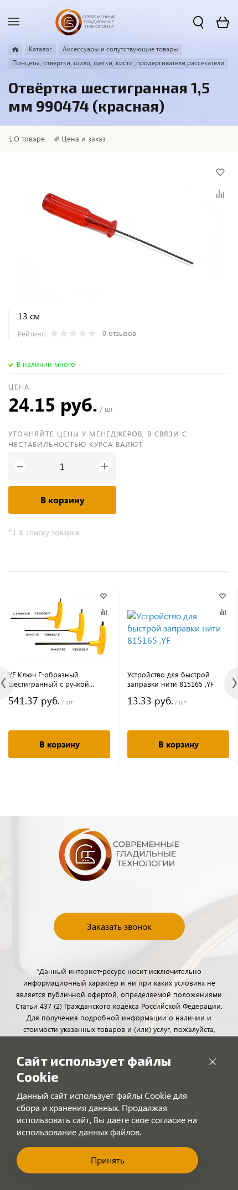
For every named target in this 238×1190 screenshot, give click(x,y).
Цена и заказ (83, 138)
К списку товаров (49, 532)
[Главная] (15, 49)
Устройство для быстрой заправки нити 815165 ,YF (170, 679)
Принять (108, 1160)
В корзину (62, 500)
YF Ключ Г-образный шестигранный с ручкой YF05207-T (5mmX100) (48, 679)
